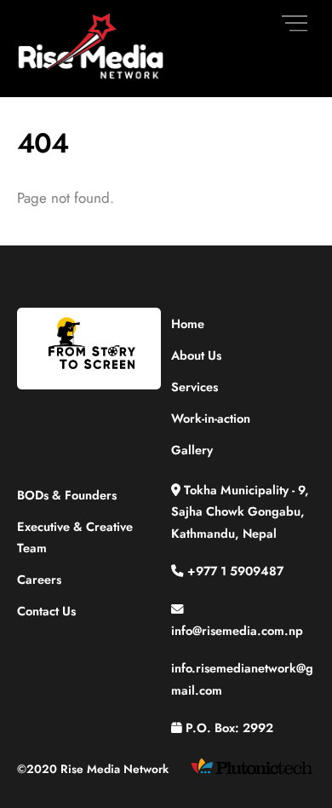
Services (194, 386)
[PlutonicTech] (252, 773)
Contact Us (46, 611)
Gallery (192, 450)
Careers (39, 579)
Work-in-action (210, 418)
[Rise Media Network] (91, 75)
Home (187, 323)
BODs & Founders (67, 495)
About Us (196, 355)
